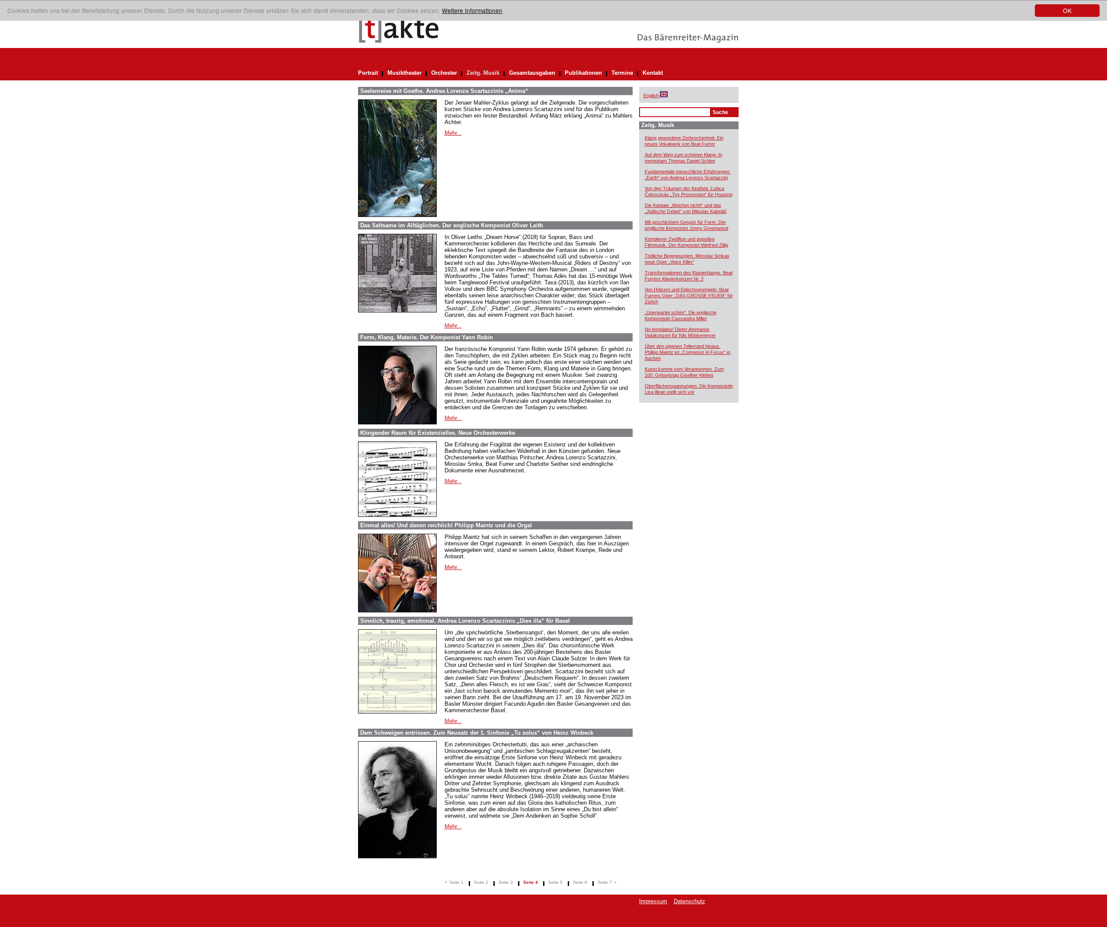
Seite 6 (580, 882)
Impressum (653, 901)
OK (1067, 10)
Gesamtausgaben (532, 73)
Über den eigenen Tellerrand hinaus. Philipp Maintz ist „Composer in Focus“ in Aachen (687, 352)
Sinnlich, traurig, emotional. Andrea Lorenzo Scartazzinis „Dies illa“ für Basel (465, 621)
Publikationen (583, 73)
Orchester (444, 73)
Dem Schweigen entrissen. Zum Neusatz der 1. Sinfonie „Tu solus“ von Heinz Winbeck (476, 732)
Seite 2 (481, 882)
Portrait (368, 73)
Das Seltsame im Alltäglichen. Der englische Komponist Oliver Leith (451, 225)
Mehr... (453, 133)
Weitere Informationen (472, 10)
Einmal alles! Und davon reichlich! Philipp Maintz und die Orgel (446, 525)
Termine (622, 73)
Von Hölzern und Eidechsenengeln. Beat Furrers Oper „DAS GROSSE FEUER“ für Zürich (689, 295)
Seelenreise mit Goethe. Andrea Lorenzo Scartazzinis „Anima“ (444, 91)
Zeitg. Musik (483, 73)
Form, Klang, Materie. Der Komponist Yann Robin (426, 337)
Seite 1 (456, 882)
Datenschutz (689, 901)
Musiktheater (404, 73)
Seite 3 (506, 882)
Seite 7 (605, 882)
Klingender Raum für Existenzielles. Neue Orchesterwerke (437, 433)
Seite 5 (555, 882)
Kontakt (653, 73)
